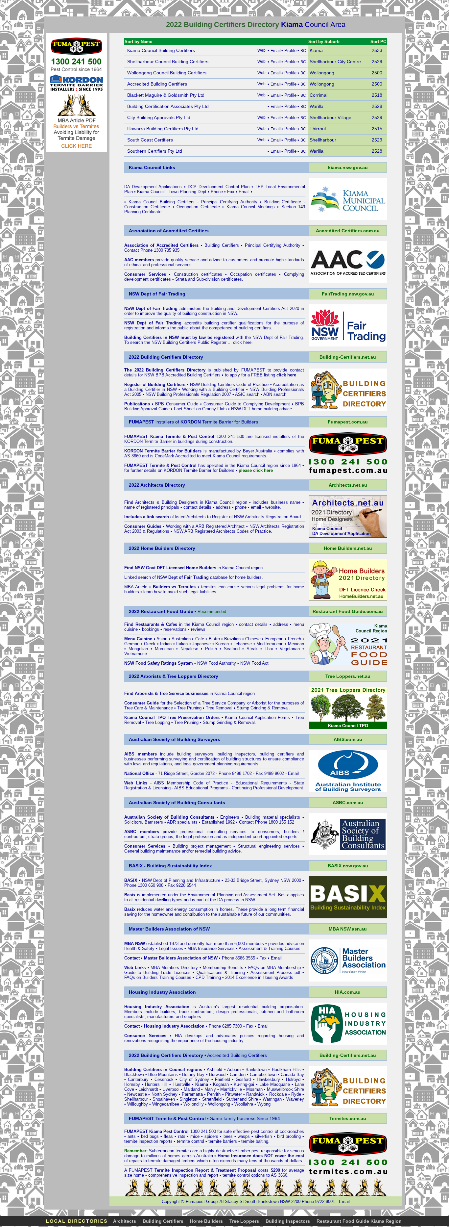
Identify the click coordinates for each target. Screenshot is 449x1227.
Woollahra (243, 1104)
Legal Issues (171, 948)
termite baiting (254, 1141)
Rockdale (278, 1094)
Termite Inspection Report (181, 1170)
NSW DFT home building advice (261, 408)
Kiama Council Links (152, 167)
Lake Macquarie (274, 1084)
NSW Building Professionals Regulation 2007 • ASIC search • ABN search (216, 394)
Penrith (214, 1094)
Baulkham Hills (286, 1069)
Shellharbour (136, 1099)
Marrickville (231, 1089)
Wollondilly (193, 1104)
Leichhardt (148, 1089)
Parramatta (192, 1094)
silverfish (263, 1136)
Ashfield (214, 1069)
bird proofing (289, 1136)
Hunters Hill (156, 1084)
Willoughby (137, 1104)
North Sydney (164, 1094)
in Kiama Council (218, 567)
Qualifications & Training (221, 972)
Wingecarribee (165, 1104)
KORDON (173, 470)
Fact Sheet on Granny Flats (200, 408)
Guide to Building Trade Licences (157, 972)
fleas (168, 1136)
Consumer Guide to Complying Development (246, 403)
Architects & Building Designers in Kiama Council (184, 502)
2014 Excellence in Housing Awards (259, 977)
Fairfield (222, 1079)
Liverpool (170, 1089)
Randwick (255, 1094)
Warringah (272, 1099)
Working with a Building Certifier (213, 389)
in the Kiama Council (177, 624)
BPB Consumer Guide (176, 403)
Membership (214, 967)
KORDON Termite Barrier (148, 441)
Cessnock (164, 1079)
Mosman (254, 1089)
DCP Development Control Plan (219, 186)
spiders (211, 1136)
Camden (238, 1074)
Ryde (296, 1094)
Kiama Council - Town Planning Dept (171, 191)
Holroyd (293, 1079)
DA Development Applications (153, 186)
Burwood (217, 1074)
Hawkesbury (268, 1079)
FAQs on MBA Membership (274, 967)
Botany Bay (193, 1074)
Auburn (234, 1069)
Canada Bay (292, 1074)
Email (244, 191)
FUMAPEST (253, 370)
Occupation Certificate (198, 206)
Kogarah (221, 1084)
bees (228, 1136)
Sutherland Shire (242, 1099)
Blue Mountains (163, 1074)
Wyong (264, 1104)
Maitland (192, 1089)
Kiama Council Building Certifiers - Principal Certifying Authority (193, 201)
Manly (210, 1089)
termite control (190, 1141)
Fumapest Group (202, 1201)
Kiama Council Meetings (250, 206)
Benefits (235, 967)
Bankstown (256, 1069)
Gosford (243, 1079)
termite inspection (141, 1141)
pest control (262, 1131)
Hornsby (132, 1084)
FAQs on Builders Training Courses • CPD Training (172, 977)
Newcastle (137, 1094)
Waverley (295, 1099)
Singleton (188, 1099)
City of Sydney (194, 1079)
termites (183, 1150)
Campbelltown (263, 1074)
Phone (217, 191)
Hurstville (181, 1084)
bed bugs (150, 1136)
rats (181, 1136)
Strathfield (212, 1099)
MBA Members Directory (174, 967)
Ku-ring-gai (244, 1084)
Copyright (171, 1201)
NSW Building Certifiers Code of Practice (229, 384)
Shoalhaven (164, 1099)
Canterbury (138, 1079)
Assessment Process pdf (275, 972)
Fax (230, 191)
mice (195, 1136)
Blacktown (134, 1074)
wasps (244, 1136)
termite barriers (222, 1141)
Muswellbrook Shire (285, 1089)
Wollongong (219, 1104)
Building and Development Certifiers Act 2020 (256, 308)
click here (242, 342)
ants (132, 1136)
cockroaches (292, 1131)
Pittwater (233, 1094)
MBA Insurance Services (211, 948)
